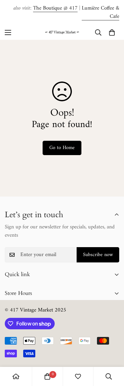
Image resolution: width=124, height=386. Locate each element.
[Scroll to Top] (112, 352)
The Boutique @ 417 (55, 8)
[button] (112, 32)
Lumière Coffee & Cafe (100, 12)
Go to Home (62, 147)
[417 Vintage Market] (62, 32)
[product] (16, 376)
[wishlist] (78, 376)
